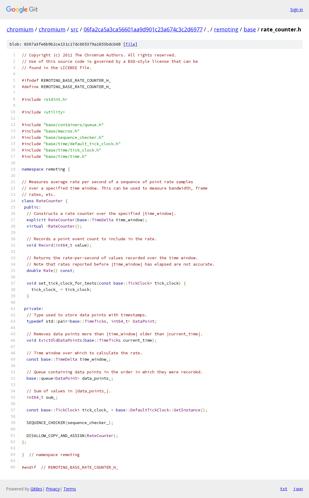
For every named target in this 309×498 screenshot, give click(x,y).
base (250, 29)
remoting (226, 29)
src (74, 29)
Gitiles (36, 489)
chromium (20, 29)
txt (283, 488)
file (130, 44)
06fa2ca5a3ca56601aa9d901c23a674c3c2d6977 (143, 29)
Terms (69, 489)
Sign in (296, 9)
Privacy (53, 489)
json (298, 488)
